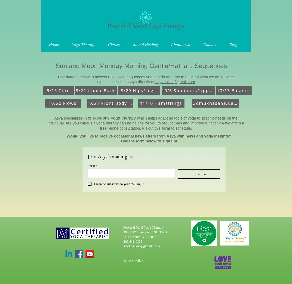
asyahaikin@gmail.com (175, 82)
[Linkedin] (69, 254)
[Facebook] (79, 254)
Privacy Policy (133, 260)
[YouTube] (90, 254)
